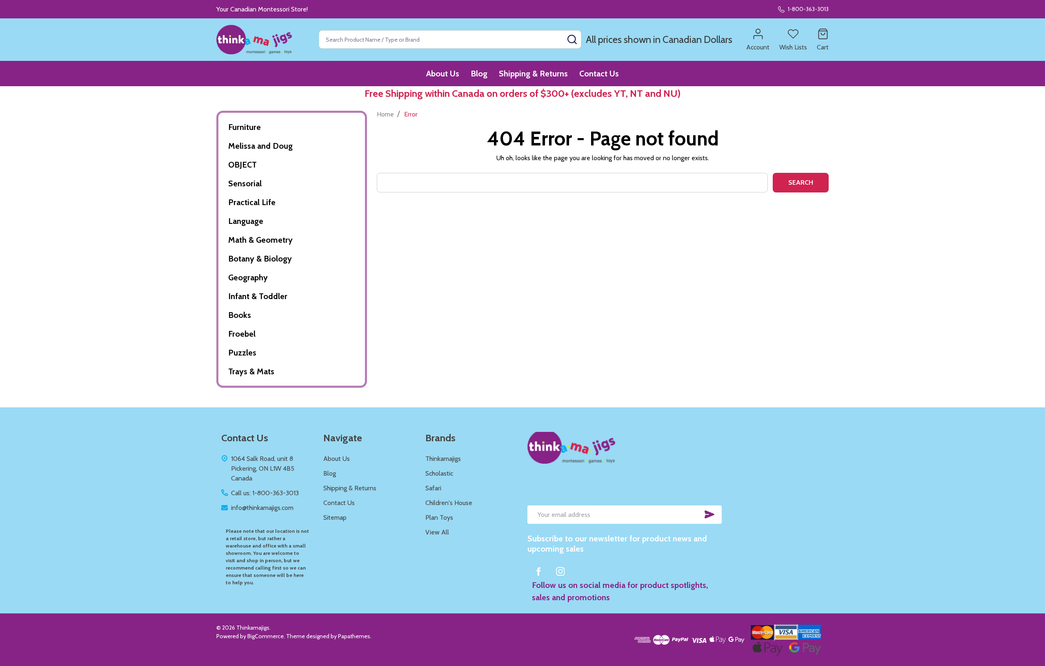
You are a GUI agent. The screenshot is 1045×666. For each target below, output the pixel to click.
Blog (479, 73)
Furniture (244, 127)
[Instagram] (560, 571)
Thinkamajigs (443, 459)
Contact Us (599, 73)
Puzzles (242, 353)
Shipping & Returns (533, 73)
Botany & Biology (260, 259)
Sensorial (245, 183)
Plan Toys (439, 517)
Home (385, 114)
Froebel (242, 334)
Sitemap (335, 517)
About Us (442, 73)
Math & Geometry (260, 240)
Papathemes (354, 636)
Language (245, 221)
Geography (248, 277)
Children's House (448, 503)
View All (437, 532)
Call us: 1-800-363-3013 (265, 493)
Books (239, 315)
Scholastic (439, 473)
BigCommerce (265, 636)
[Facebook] (538, 571)
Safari (433, 488)
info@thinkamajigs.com (262, 508)
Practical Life (252, 202)
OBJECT (242, 165)
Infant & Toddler (257, 296)
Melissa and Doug (260, 146)
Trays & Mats (251, 371)
